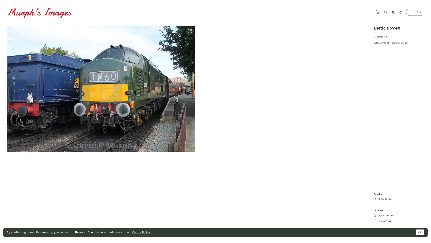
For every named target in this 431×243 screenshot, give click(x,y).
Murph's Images (39, 12)
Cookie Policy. (141, 232)
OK (420, 232)
